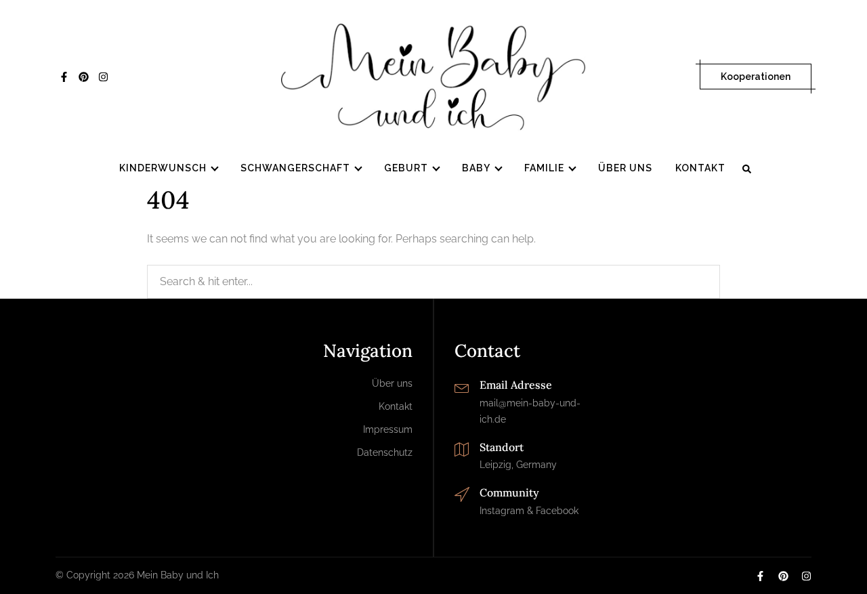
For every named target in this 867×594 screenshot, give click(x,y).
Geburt (406, 168)
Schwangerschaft (295, 168)
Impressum (388, 429)
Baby (476, 168)
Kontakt (700, 168)
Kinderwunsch (163, 168)
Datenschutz (385, 452)
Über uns (625, 168)
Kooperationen (755, 76)
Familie (544, 168)
